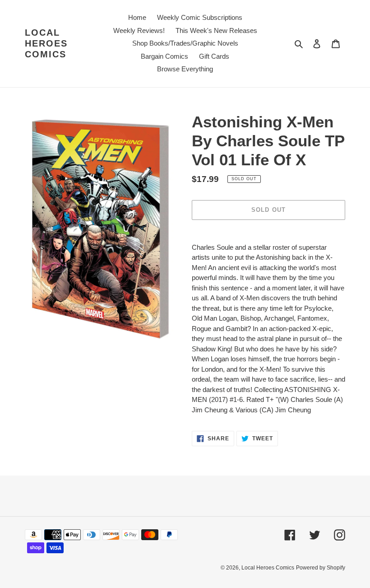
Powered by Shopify (320, 568)
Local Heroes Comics (46, 43)
